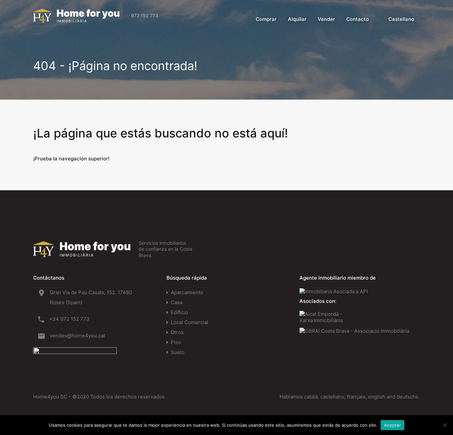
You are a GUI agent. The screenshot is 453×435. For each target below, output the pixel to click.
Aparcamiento (187, 292)
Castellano (401, 19)
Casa (176, 302)
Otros (177, 332)
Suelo (177, 352)
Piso (176, 342)
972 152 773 (144, 15)
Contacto (357, 19)
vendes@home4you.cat (77, 335)
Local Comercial (189, 322)
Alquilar (297, 19)
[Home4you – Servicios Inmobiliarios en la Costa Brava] (76, 19)
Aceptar (392, 425)
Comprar (266, 19)
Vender (326, 19)
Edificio (179, 312)
